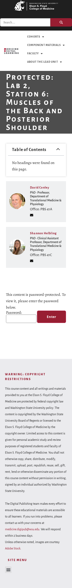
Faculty (33, 53)
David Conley (39, 187)
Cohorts (33, 36)
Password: (14, 313)
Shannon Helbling (43, 233)
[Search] (61, 22)
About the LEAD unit (42, 62)
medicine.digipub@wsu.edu (22, 529)
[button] (58, 149)
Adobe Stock (12, 548)
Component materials (44, 45)
